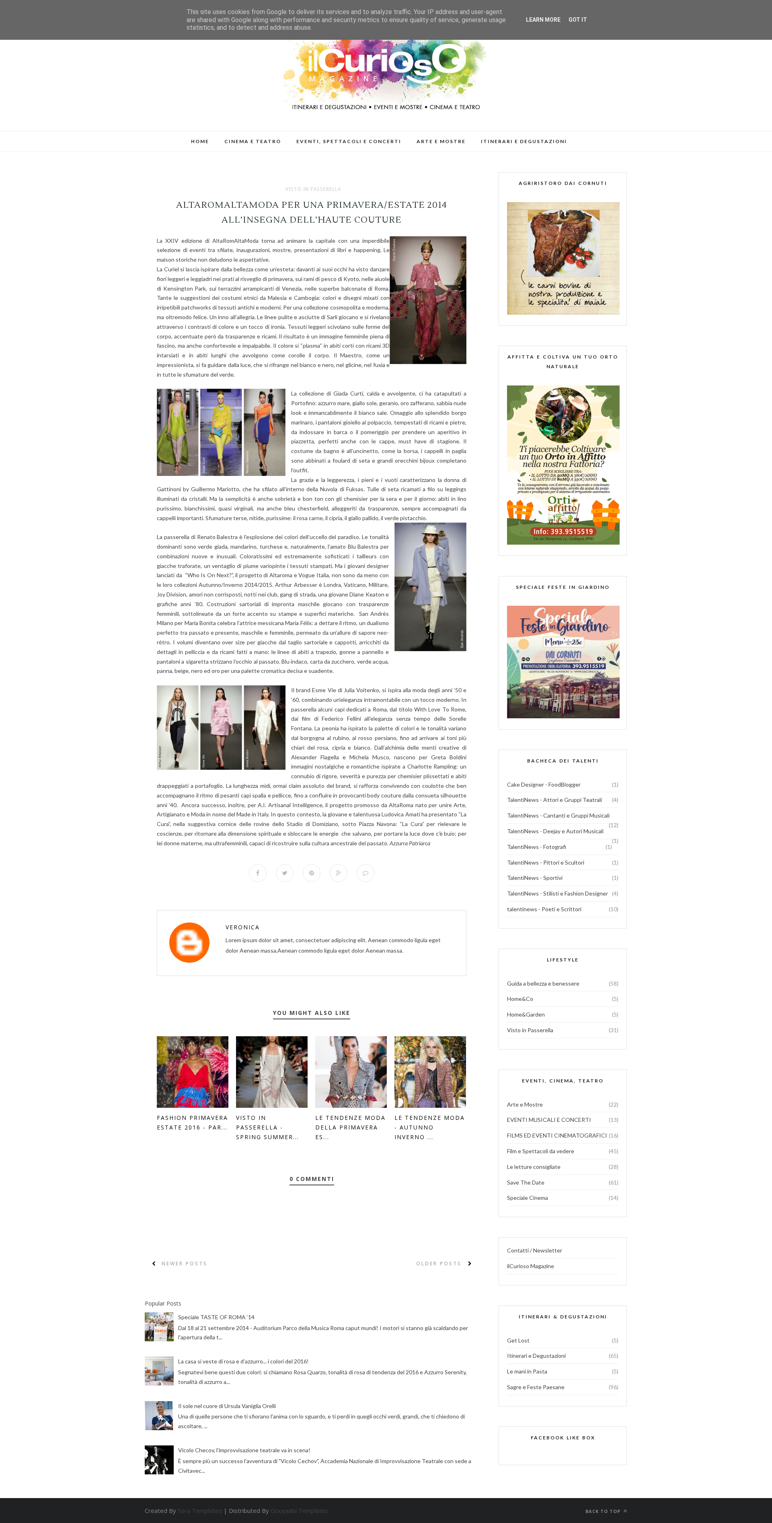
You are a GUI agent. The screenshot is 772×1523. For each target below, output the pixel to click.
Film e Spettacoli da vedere (540, 1151)
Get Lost (518, 1340)
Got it (578, 19)
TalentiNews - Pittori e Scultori (545, 862)
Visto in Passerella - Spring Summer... (267, 1127)
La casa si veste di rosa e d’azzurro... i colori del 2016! (243, 1361)
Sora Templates (200, 1511)
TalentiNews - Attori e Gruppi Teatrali (554, 799)
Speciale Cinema (527, 1197)
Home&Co (520, 998)
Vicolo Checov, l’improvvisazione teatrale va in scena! (244, 1450)
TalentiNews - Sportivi (535, 877)
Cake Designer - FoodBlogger (544, 784)
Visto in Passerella (313, 189)
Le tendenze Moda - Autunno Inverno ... (429, 1127)
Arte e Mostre (525, 1104)
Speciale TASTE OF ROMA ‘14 (216, 1317)
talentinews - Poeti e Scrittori (544, 909)
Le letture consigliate (534, 1166)
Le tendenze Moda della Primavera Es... (350, 1127)
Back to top (603, 1511)
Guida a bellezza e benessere (543, 983)
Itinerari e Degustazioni (536, 1355)
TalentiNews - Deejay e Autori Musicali (555, 831)
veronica (243, 927)
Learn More (543, 19)
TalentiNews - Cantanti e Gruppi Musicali (558, 815)
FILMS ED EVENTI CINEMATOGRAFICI (557, 1135)
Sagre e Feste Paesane (536, 1387)
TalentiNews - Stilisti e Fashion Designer (557, 893)
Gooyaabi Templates (300, 1511)
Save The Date (525, 1182)
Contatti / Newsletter (534, 1250)
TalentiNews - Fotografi (536, 846)
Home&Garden (526, 1014)
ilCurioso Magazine (530, 1266)
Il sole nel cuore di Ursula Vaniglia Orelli (227, 1405)
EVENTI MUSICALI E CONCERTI (549, 1119)
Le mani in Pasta (527, 1371)
